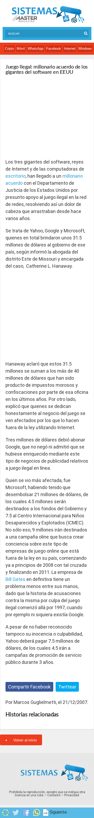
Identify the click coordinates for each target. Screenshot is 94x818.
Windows (85, 49)
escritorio (15, 176)
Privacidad (71, 795)
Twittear (67, 687)
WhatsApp (35, 49)
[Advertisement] (44, 116)
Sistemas (48, 14)
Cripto (9, 49)
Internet (69, 49)
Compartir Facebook (29, 687)
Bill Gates (15, 579)
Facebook (53, 49)
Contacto (53, 795)
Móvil (21, 49)
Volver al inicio (25, 740)
